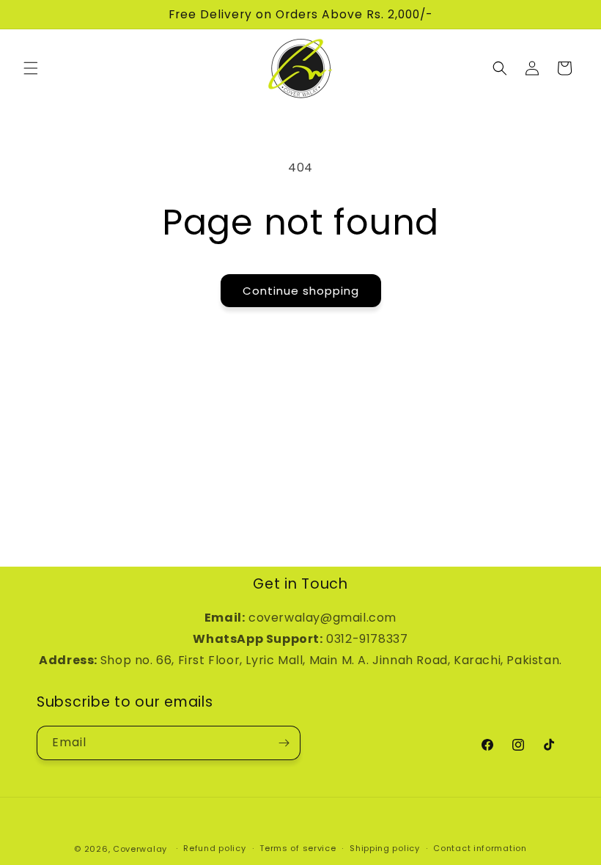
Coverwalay (140, 849)
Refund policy (214, 848)
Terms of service (297, 848)
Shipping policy (385, 848)
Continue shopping (301, 290)
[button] (31, 68)
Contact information (479, 848)
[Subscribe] (284, 743)
